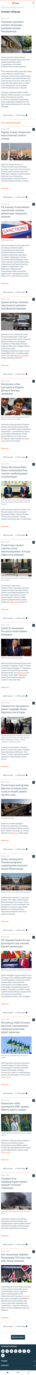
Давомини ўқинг (18, 1337)
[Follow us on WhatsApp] (20, 1351)
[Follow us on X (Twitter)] (24, 1351)
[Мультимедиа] (8, 1372)
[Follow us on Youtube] (3, 1351)
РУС (18, 1372)
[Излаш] (28, 1372)
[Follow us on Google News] (28, 1351)
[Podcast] (3, 1355)
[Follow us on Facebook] (11, 1351)
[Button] (8, 115)
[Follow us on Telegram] (7, 1351)
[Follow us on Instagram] (15, 1351)
